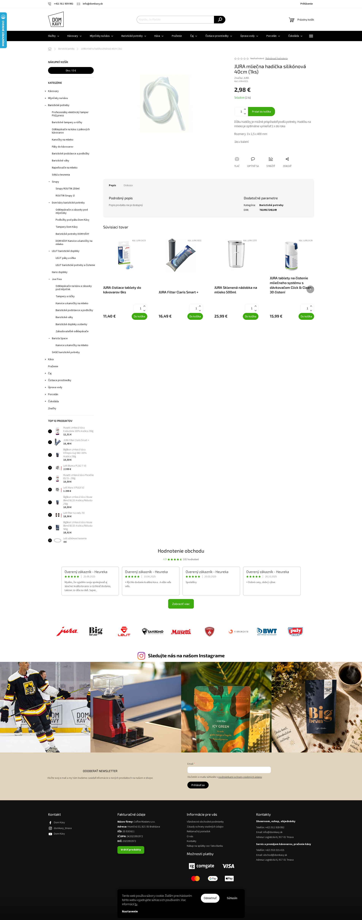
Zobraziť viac (181, 604)
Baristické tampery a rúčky (67, 122)
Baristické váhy (60, 161)
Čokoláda (53, 401)
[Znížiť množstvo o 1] (245, 114)
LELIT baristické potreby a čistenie (75, 265)
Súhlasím (232, 898)
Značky (52, 408)
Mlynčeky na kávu (58, 98)
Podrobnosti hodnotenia (276, 58)
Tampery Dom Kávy (67, 227)
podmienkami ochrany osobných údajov (240, 777)
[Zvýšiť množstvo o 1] (245, 109)
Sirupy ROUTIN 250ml (67, 189)
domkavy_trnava (63, 828)
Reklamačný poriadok (198, 831)
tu (136, 904)
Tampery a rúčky (65, 296)
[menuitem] (53, 36)
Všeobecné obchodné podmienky (205, 822)
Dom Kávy (59, 822)
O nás (190, 836)
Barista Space (60, 338)
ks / (71, 70)
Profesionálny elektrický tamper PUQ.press (70, 113)
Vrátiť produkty (131, 850)
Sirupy (55, 182)
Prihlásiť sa (198, 785)
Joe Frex (57, 279)
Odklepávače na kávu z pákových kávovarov (71, 131)
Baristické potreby (58, 105)
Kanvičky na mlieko (62, 140)
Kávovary (53, 91)
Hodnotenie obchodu (181, 551)
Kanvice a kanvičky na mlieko (72, 303)
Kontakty (191, 841)
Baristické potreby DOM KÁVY (72, 234)
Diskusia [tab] (128, 185)
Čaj (49, 373)
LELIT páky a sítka (66, 258)
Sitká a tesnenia (61, 175)
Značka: (241, 78)
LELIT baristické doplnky (65, 251)
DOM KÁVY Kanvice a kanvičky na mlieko (74, 242)
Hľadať (219, 19)
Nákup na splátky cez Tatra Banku (205, 846)
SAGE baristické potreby (66, 352)
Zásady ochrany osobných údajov (205, 827)
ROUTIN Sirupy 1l (65, 196)
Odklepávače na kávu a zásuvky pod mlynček (74, 287)
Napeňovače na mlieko (65, 168)
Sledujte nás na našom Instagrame (186, 655)
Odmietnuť (210, 898)
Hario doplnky (59, 272)
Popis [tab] (112, 185)
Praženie (53, 366)
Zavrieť (262, 154)
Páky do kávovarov (62, 147)
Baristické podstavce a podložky (70, 154)
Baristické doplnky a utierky (71, 324)
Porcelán (53, 394)
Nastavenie (130, 911)
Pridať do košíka (261, 111)
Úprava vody (55, 387)
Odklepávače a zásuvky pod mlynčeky (72, 211)
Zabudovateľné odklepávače (72, 331)
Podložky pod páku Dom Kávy (72, 220)
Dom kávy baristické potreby (68, 203)
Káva (51, 359)
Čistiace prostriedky (59, 380)
